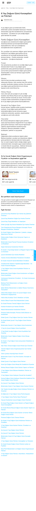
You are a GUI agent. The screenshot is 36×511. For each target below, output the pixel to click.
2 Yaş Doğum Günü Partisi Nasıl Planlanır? (14, 397)
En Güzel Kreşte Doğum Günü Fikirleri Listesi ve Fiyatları (15, 445)
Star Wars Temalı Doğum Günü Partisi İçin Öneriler (16, 346)
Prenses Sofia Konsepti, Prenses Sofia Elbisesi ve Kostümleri (16, 313)
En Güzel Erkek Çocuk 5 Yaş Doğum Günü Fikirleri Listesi (16, 321)
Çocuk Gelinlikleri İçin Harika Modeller (12, 255)
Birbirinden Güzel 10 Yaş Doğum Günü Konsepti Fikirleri (15, 437)
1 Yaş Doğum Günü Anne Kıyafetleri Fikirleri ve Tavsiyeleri (15, 269)
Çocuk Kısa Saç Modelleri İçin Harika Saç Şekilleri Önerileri (16, 214)
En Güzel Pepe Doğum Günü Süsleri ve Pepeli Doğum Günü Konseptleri (17, 404)
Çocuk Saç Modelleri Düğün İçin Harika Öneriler (15, 218)
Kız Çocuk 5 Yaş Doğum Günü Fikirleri (12, 433)
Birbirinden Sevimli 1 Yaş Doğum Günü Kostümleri (16, 325)
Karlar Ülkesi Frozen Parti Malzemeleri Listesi (15, 300)
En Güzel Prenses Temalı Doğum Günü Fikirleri (15, 303)
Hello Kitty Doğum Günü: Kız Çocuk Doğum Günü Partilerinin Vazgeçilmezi (16, 293)
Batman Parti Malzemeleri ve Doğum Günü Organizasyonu (14, 284)
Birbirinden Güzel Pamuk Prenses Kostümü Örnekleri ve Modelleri (17, 243)
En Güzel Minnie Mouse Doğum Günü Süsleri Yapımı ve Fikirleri (17, 409)
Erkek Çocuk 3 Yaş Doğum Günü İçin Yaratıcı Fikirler (17, 317)
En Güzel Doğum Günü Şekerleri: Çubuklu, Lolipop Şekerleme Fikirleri (16, 233)
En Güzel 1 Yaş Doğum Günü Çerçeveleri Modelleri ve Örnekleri (17, 342)
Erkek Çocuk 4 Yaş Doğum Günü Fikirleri (13, 361)
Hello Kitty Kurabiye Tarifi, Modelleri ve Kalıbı (15, 298)
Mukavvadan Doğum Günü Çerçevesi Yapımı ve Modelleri (15, 238)
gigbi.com (3, 8)
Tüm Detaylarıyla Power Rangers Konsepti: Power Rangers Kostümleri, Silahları (16, 228)
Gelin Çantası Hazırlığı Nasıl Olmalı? (12, 354)
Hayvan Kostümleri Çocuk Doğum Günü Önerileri (16, 400)
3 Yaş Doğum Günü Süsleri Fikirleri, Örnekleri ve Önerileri (16, 426)
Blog (7, 8)
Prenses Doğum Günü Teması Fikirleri (12, 417)
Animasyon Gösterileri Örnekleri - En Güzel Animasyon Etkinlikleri (18, 279)
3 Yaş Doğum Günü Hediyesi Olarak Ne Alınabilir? (16, 375)
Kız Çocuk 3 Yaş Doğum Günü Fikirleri (12, 383)
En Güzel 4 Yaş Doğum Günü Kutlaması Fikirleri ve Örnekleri (16, 421)
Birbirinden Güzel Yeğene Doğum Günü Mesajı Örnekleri (15, 337)
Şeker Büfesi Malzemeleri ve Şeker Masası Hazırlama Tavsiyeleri (17, 289)
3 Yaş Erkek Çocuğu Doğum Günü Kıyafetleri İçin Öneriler (16, 332)
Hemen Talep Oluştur (18, 191)
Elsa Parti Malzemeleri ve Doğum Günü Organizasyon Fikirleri (17, 450)
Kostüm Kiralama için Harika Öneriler (12, 307)
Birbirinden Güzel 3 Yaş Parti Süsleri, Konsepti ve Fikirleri (16, 357)
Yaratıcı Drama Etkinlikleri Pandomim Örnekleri (15, 258)
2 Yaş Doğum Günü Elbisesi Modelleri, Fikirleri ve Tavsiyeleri (16, 371)
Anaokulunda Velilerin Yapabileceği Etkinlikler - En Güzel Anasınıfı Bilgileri (16, 264)
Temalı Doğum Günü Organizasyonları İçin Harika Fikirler (16, 350)
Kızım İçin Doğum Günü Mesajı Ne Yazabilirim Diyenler (17, 364)
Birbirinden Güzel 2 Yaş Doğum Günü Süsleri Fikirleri (17, 386)
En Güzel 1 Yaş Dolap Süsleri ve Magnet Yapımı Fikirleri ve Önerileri (18, 251)
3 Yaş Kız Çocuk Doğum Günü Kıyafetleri (13, 328)
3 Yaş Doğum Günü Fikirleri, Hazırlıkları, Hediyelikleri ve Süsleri (17, 454)
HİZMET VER (30, 2)
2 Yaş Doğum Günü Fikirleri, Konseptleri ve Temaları (17, 441)
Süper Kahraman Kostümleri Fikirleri (12, 247)
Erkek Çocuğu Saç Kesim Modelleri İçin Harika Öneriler (17, 224)
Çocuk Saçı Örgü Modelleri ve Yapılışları (13, 221)
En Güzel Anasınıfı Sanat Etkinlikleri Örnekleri (15, 261)
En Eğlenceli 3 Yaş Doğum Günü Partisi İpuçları (15, 394)
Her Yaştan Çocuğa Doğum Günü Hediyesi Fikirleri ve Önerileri (17, 390)
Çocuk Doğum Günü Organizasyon (17, 8)
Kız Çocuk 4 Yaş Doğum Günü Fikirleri (12, 430)
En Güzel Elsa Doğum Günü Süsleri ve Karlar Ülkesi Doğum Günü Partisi (16, 413)
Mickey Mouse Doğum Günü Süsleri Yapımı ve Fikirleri (17, 367)
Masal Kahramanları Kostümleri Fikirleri (13, 309)
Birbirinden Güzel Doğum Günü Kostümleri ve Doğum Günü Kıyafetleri (17, 274)
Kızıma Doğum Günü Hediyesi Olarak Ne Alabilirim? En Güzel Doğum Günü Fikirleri (18, 379)
